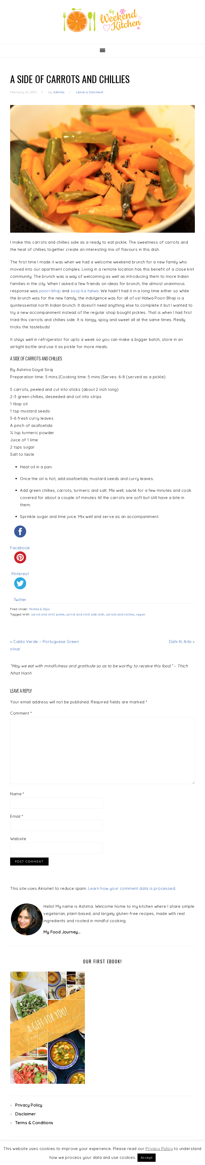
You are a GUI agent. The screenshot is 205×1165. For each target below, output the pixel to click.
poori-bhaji (50, 290)
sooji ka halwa (84, 290)
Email (16, 816)
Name (17, 793)
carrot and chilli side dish (85, 614)
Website (18, 838)
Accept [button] (146, 1157)
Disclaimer (25, 1113)
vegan (140, 614)
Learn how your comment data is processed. (132, 888)
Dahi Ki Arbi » (182, 641)
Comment (21, 713)
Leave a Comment (89, 92)
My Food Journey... (62, 931)
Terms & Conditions (34, 1122)
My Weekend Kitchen (102, 20)
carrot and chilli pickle (48, 614)
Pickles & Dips (39, 609)
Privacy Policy (28, 1105)
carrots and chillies (120, 614)
